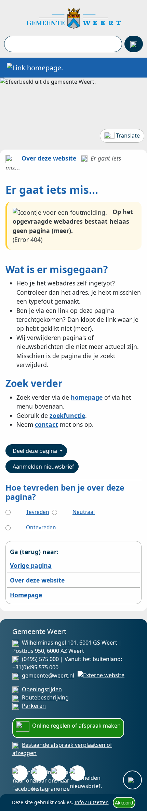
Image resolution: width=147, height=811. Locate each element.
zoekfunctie (67, 415)
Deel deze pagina (35, 451)
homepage (87, 397)
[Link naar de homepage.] (9, 158)
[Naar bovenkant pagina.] (132, 780)
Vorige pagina (31, 565)
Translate (128, 135)
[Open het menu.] (135, 67)
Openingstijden (42, 689)
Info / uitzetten (92, 802)
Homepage (26, 595)
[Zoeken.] (133, 44)
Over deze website (49, 158)
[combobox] (63, 44)
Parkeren (34, 705)
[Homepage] (74, 18)
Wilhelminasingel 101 (49, 642)
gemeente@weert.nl (48, 675)
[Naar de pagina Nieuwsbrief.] (77, 773)
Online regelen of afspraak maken (76, 725)
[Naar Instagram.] (39, 773)
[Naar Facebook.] (20, 773)
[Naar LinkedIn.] (59, 773)
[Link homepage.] (34, 67)
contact (46, 424)
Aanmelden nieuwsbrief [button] (43, 466)
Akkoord (124, 802)
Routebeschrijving (45, 697)
